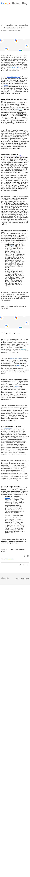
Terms (27, 578)
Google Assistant (10, 559)
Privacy (22, 578)
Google (17, 578)
